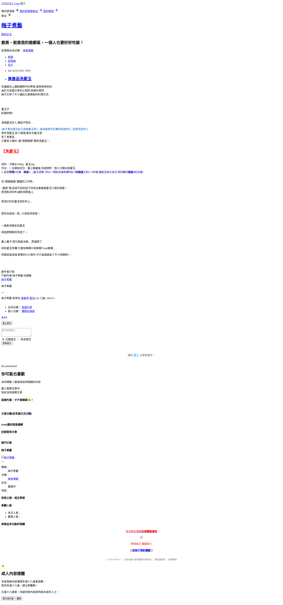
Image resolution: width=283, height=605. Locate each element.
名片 (10, 65)
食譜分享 (27, 307)
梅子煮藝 (11, 25)
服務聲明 (172, 559)
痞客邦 (25, 298)
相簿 (10, 57)
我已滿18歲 (8, 598)
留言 (32, 298)
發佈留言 (7, 343)
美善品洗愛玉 (19, 79)
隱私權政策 (160, 559)
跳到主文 (6, 34)
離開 (19, 598)
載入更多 (7, 323)
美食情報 (28, 50)
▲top (4, 317)
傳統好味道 (28, 311)
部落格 (12, 61)
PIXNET (117, 559)
